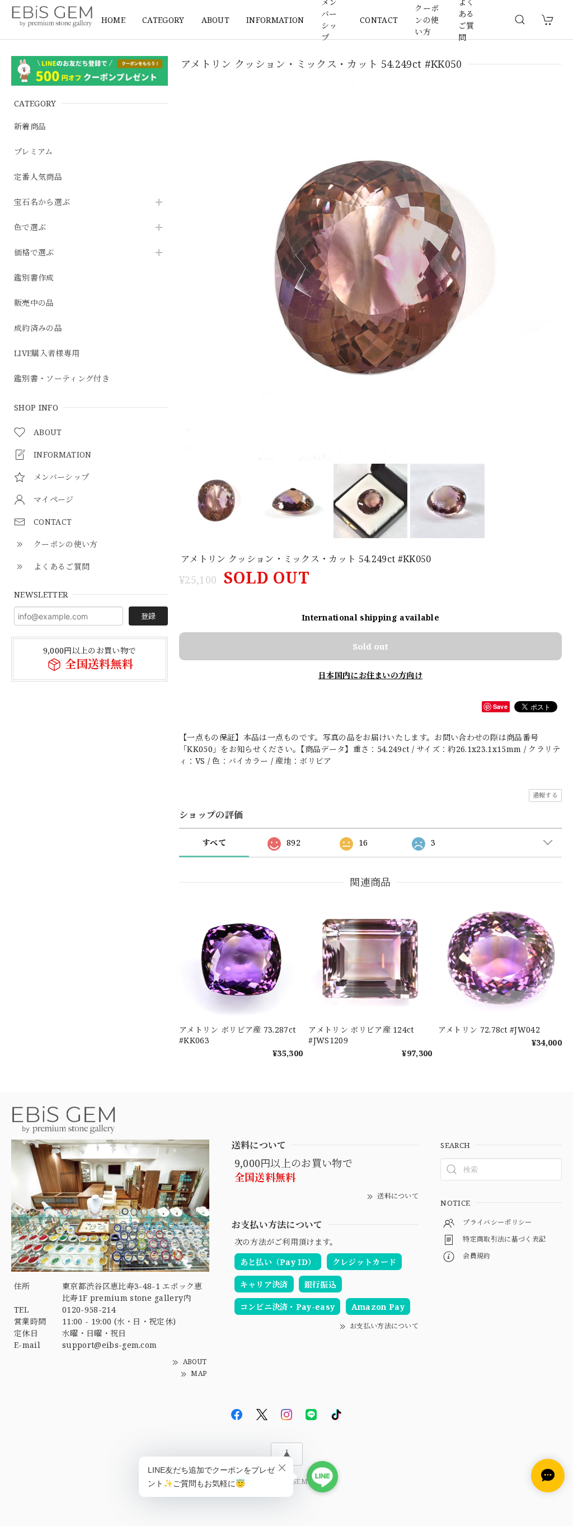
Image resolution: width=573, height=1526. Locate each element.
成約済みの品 (38, 328)
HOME (113, 20)
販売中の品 (34, 303)
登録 (148, 616)
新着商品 (30, 127)
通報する (545, 795)
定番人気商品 (38, 177)
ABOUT (215, 20)
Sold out (370, 646)
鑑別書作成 (34, 278)
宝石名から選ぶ (42, 202)
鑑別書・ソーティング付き (62, 379)
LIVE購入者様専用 (46, 353)
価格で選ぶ (34, 253)
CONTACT (379, 20)
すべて (214, 842)
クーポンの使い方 (427, 20)
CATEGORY (163, 20)
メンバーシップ (329, 20)
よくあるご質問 (466, 20)
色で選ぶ (30, 227)
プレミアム (33, 152)
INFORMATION (275, 20)
